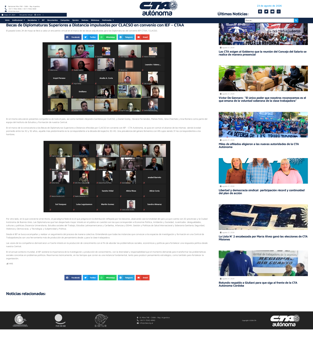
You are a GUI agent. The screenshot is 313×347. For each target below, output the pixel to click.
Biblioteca (95, 20)
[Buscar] (296, 20)
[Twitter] (266, 11)
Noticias (85, 20)
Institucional (17, 20)
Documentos (52, 20)
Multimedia (106, 20)
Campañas (65, 20)
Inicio (7, 20)
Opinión (75, 20)
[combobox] (269, 20)
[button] (73, 37)
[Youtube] (272, 11)
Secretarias (32, 20)
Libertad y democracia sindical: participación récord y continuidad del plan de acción (261, 191)
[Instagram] (279, 11)
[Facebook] (260, 11)
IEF (43, 20)
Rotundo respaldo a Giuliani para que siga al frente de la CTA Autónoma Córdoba (258, 284)
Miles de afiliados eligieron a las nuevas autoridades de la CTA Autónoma (259, 145)
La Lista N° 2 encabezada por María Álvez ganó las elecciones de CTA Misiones (263, 238)
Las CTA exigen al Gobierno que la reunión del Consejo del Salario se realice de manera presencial (262, 53)
